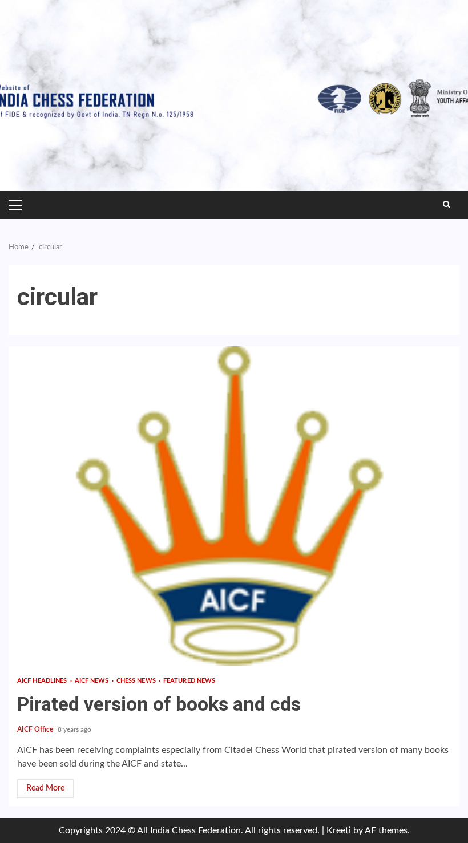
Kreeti (338, 830)
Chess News (137, 681)
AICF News (93, 681)
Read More (45, 788)
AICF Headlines (43, 681)
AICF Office (36, 729)
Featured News (189, 681)
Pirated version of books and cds (234, 506)
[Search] (446, 205)
